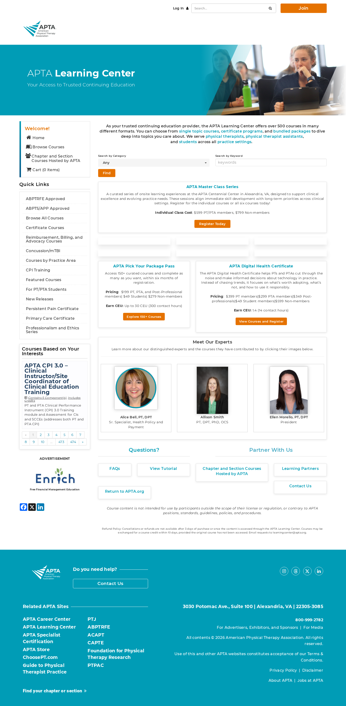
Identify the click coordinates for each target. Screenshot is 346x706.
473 (61, 442)
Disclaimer (312, 670)
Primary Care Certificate (50, 318)
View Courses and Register (261, 321)
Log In (179, 8)
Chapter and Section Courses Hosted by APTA (56, 158)
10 (42, 442)
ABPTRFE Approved (45, 199)
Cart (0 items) (46, 170)
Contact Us (110, 583)
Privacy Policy (283, 670)
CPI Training (38, 270)
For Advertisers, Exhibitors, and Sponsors (257, 627)
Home (38, 138)
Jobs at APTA (310, 680)
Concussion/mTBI (43, 251)
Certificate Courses (45, 228)
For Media (313, 627)
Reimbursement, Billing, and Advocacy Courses (54, 239)
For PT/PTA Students (46, 289)
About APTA (280, 680)
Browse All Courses (45, 218)
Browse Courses (48, 147)
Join (303, 8)
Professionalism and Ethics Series (52, 330)
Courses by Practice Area (51, 260)
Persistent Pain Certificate (52, 309)
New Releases (39, 299)
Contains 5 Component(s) (47, 397)
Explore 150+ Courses (144, 317)
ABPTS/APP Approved (47, 208)
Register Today (212, 224)
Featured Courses (43, 280)
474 (73, 442)
